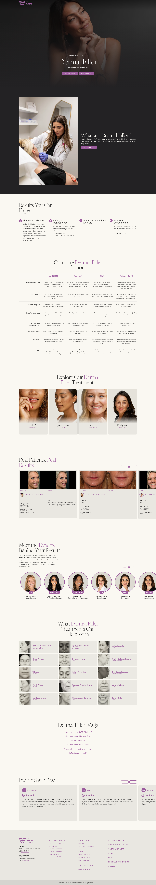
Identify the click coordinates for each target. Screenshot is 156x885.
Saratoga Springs (86, 846)
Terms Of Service (86, 854)
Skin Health (54, 854)
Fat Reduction (55, 856)
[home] (25, 3)
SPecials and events (119, 862)
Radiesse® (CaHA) (126, 276)
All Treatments (57, 840)
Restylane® (78, 276)
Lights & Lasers (55, 851)
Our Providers (86, 865)
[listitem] (48, 496)
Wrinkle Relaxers (56, 843)
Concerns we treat (118, 844)
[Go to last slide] (125, 466)
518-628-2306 (25, 852)
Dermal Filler (55, 846)
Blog (110, 853)
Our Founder (85, 869)
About (81, 851)
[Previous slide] (125, 567)
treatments (86, 73)
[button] (78, 732)
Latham (81, 843)
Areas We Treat (116, 849)
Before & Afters (116, 840)
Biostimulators (55, 849)
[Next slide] (133, 466)
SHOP (110, 857)
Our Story (83, 861)
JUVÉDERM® (53, 276)
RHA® (102, 276)
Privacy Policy (84, 857)
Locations (83, 840)
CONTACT (112, 866)
